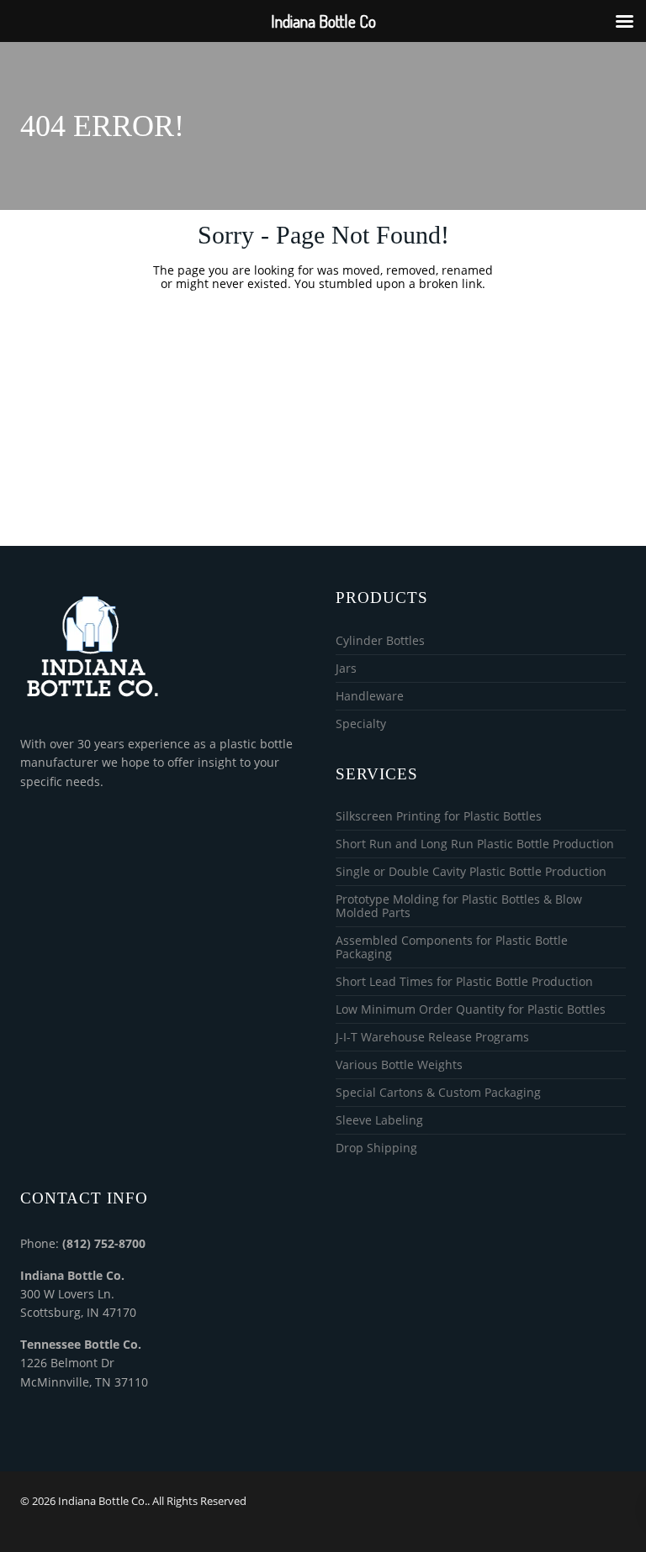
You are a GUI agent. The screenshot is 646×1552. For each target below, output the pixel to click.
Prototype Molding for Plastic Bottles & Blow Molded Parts (459, 906)
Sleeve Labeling (379, 1121)
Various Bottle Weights (399, 1065)
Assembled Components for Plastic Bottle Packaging (452, 948)
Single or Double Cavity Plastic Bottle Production (471, 872)
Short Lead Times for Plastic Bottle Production (464, 982)
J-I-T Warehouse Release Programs (432, 1037)
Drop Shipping (376, 1148)
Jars (346, 669)
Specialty (361, 724)
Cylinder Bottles (380, 641)
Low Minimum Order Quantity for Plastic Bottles (471, 1010)
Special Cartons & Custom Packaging (438, 1093)
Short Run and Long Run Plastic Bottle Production (475, 844)
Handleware (370, 696)
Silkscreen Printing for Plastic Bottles (439, 817)
